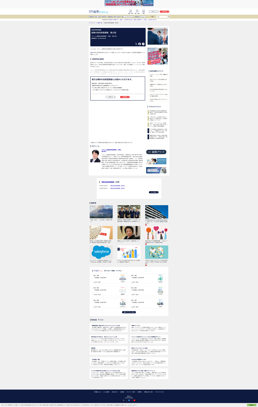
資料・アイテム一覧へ (129, 312)
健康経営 (110, 16)
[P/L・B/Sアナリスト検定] (156, 173)
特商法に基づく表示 (148, 392)
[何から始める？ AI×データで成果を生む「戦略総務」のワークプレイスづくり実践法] (129, 5)
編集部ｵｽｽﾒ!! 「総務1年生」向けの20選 (158, 85)
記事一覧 (100, 23)
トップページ (92, 23)
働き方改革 (117, 16)
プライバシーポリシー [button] (132, 405)
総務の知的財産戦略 (96, 30)
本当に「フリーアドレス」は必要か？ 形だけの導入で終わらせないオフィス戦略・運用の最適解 (158, 124)
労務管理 (91, 16)
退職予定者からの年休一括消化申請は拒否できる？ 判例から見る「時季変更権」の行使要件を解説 (158, 137)
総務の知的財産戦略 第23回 (117, 185)
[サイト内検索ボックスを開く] (168, 17)
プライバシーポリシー (160, 392)
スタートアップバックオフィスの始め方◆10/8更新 (158, 95)
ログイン (154, 11)
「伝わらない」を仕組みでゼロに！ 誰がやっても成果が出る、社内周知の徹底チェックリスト (159, 118)
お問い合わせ (114, 392)
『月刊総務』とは (97, 392)
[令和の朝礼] (158, 44)
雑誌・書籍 (100, 279)
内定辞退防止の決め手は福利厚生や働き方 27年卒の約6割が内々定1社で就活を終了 (158, 112)
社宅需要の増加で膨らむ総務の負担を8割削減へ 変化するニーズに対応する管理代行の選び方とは (156, 221)
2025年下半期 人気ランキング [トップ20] (158, 100)
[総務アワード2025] (156, 154)
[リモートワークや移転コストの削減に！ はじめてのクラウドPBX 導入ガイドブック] (158, 64)
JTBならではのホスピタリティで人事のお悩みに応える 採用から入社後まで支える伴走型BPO (156, 261)
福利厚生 (104, 16)
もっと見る (153, 192)
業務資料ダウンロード (140, 16)
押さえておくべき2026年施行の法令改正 (158, 80)
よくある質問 (106, 392)
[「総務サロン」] (156, 164)
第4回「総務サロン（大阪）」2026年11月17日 (145, 19)
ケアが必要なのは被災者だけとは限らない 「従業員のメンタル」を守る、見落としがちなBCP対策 (158, 130)
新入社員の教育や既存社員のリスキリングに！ (158, 90)
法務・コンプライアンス (127, 16)
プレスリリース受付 (131, 392)
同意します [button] (252, 405)
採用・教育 (97, 16)
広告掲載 (122, 392)
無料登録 (164, 11)
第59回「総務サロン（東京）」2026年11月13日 (120, 19)
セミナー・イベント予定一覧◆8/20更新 (158, 75)
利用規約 (139, 392)
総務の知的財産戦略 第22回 (117, 188)
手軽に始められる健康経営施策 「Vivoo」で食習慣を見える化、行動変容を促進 (156, 241)
